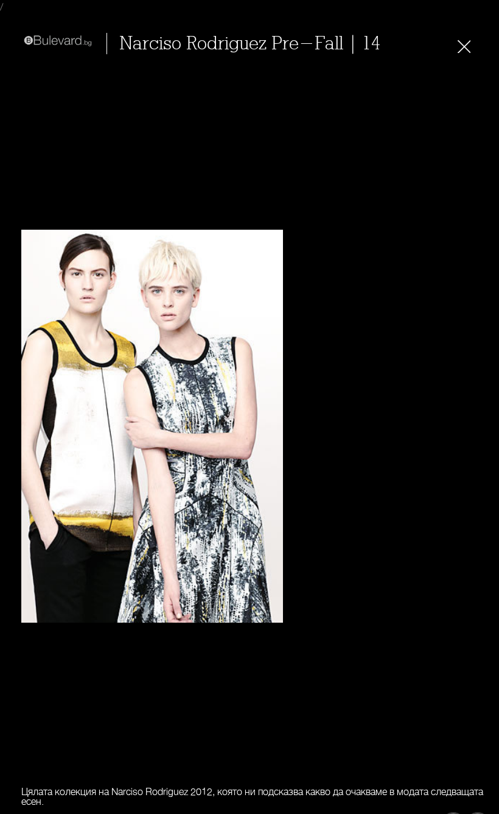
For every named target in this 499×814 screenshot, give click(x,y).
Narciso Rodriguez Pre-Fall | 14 (249, 43)
